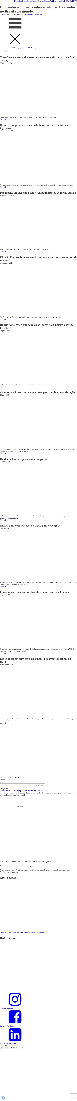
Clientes (47, 1)
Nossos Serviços (38, 1)
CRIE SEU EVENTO (69, 1)
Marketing (32, 14)
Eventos (25, 14)
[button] (15, 46)
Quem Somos (27, 1)
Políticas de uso (55, 1)
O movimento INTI (7, 14)
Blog (20, 1)
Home (16, 1)
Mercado (39, 14)
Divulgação (18, 14)
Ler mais (3, 119)
